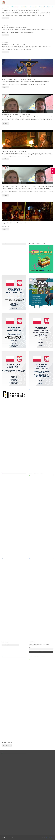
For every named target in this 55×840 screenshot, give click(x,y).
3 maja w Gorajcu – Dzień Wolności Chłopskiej (16, 223)
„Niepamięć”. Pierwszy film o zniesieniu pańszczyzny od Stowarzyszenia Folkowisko (27, 186)
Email (30, 647)
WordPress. (51, 837)
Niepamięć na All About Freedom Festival (14, 44)
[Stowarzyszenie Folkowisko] (4, 2)
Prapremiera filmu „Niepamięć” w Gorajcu (14, 151)
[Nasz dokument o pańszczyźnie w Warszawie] (27, 110)
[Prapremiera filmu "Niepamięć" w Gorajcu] (27, 146)
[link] (52, 7)
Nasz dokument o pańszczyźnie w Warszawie (16, 114)
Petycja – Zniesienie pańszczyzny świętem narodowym (19, 79)
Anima (47, 837)
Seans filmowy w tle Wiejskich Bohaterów (14, 27)
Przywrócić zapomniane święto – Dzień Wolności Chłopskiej (20, 10)
